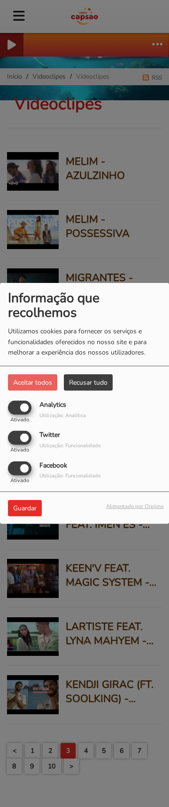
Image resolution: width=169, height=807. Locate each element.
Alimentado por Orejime (135, 505)
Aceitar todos (32, 382)
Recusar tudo (88, 382)
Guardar (25, 507)
